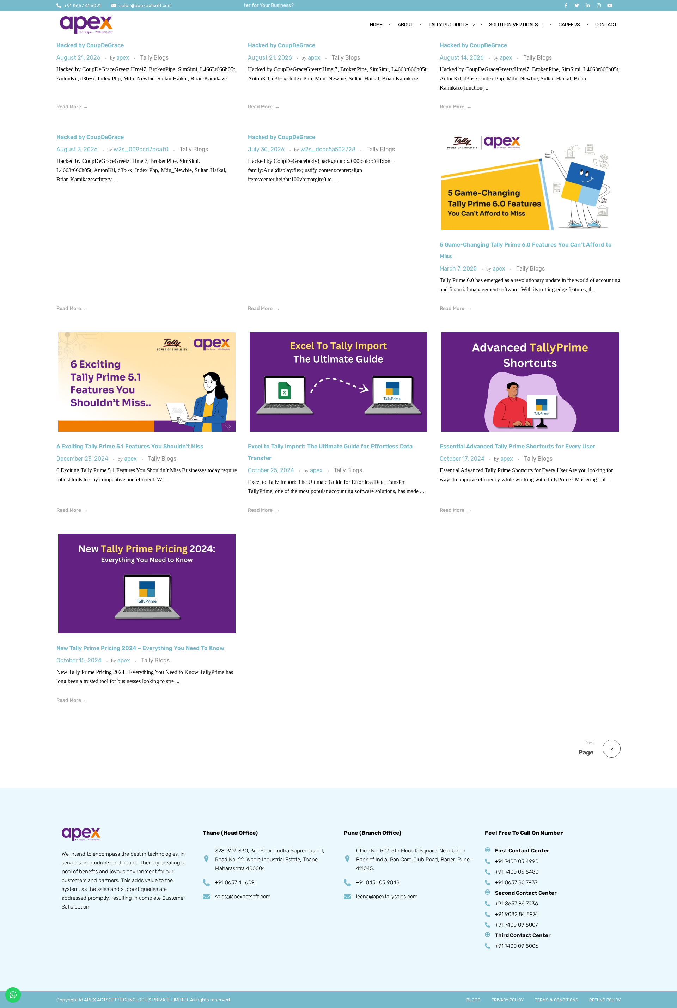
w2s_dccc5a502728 (328, 149)
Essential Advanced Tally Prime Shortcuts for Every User (517, 446)
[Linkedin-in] (587, 5)
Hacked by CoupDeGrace (90, 45)
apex (123, 57)
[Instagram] (598, 5)
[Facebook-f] (565, 5)
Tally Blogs (154, 57)
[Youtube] (609, 5)
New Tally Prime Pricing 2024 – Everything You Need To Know (140, 648)
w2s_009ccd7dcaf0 (142, 149)
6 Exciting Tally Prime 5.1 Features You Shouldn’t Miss (129, 446)
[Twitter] (576, 5)
